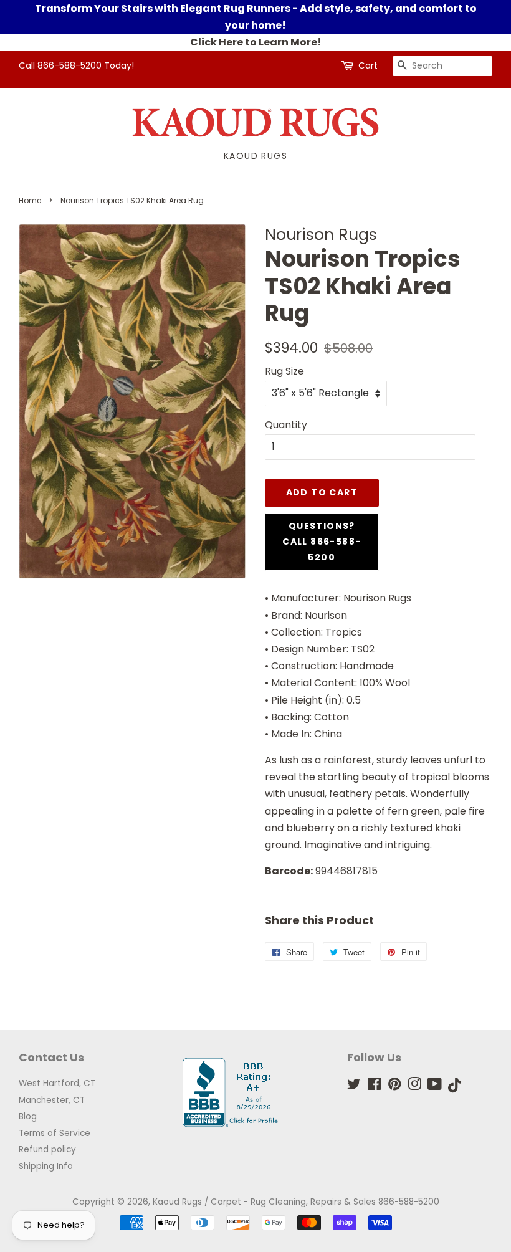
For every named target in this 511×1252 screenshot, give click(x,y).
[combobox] (442, 66)
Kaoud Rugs (255, 156)
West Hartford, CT (57, 1083)
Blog (28, 1116)
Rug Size (284, 371)
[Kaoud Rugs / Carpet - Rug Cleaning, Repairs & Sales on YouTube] (434, 1086)
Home (30, 200)
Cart (368, 65)
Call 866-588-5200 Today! (76, 65)
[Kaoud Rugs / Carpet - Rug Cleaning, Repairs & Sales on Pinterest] (394, 1086)
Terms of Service (54, 1133)
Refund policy (47, 1149)
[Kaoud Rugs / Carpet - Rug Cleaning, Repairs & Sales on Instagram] (414, 1086)
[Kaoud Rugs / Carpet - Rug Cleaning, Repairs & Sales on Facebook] (374, 1086)
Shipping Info (46, 1166)
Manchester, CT (52, 1100)
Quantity (286, 425)
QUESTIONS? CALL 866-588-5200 (321, 541)
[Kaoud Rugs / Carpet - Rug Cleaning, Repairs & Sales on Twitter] (354, 1086)
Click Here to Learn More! (256, 42)
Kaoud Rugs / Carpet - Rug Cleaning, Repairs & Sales (264, 1202)
